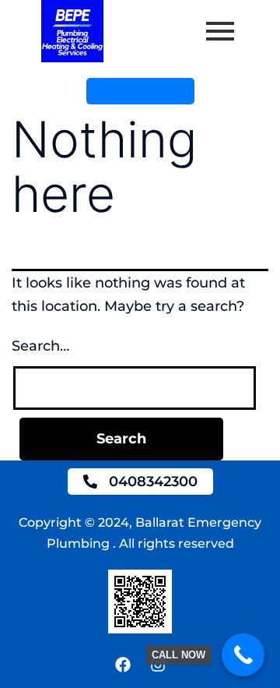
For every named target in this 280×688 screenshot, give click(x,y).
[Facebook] (122, 664)
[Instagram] (157, 664)
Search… (40, 346)
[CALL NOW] (243, 654)
